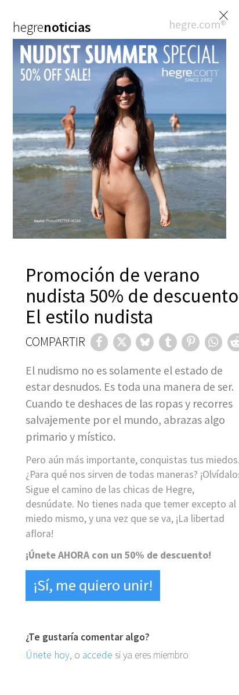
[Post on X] (122, 342)
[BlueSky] (145, 342)
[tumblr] (168, 342)
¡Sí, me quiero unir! (93, 585)
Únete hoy (48, 655)
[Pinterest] (191, 342)
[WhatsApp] (214, 342)
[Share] (99, 342)
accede (97, 655)
